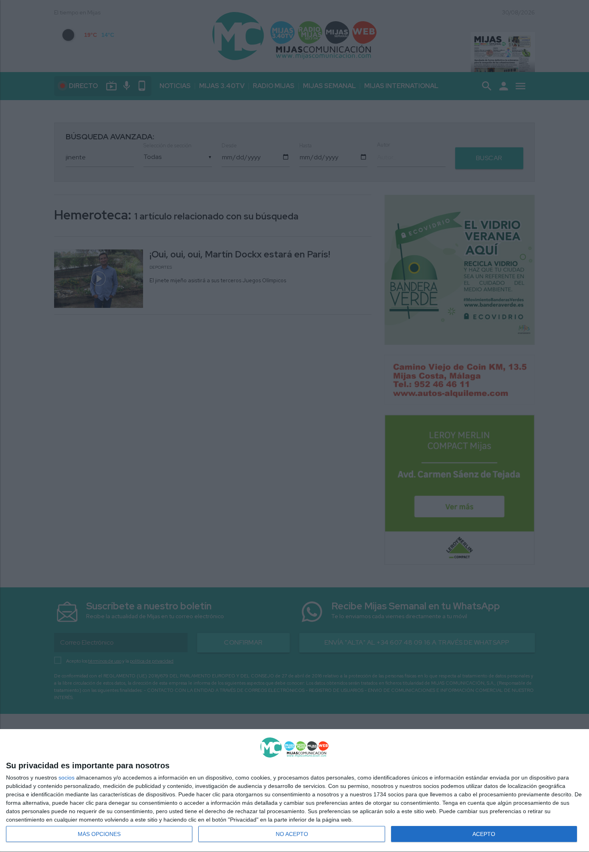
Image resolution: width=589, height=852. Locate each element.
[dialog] (294, 790)
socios (66, 777)
